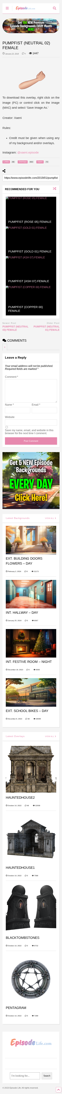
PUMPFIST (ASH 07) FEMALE (28, 281)
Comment (11, 376)
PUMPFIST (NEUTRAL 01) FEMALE (47, 328)
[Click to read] (31, 211)
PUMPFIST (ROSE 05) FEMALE (29, 221)
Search (46, 1076)
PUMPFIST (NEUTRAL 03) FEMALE (15, 328)
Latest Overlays (15, 736)
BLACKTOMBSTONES (22, 938)
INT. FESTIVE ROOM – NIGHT (29, 661)
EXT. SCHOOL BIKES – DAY (27, 711)
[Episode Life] (23, 10)
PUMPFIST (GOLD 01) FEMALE (29, 251)
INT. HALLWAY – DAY (22, 612)
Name (9, 404)
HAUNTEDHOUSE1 (20, 867)
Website (10, 417)
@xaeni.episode (28, 152)
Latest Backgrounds (18, 518)
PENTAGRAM (16, 1008)
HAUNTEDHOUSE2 (20, 797)
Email (36, 404)
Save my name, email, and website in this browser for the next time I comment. (29, 432)
